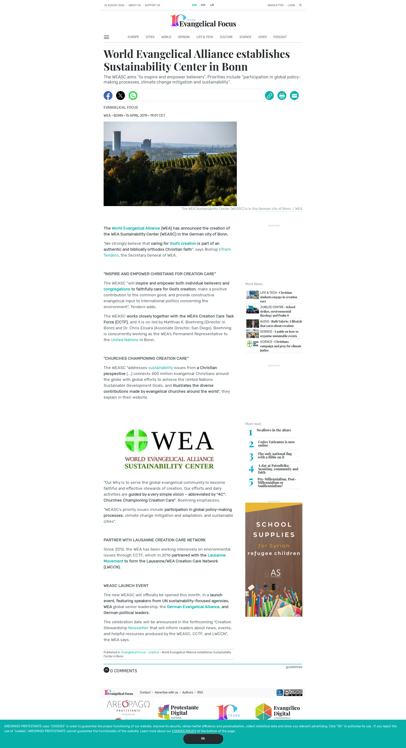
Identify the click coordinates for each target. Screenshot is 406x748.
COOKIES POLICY (184, 731)
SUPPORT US (152, 5)
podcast (280, 37)
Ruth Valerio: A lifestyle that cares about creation (281, 323)
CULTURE (226, 37)
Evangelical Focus (121, 107)
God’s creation (183, 243)
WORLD (166, 37)
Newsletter (138, 627)
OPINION (184, 37)
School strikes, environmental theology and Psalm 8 (277, 311)
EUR (194, 5)
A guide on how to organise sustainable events (279, 334)
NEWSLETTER (276, 5)
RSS (200, 692)
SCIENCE (245, 37)
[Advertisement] (277, 253)
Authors (187, 692)
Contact (145, 692)
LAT (212, 5)
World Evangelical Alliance (136, 228)
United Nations (125, 339)
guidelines (294, 667)
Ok (203, 738)
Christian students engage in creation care (278, 297)
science (153, 652)
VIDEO (262, 37)
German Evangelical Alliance (193, 606)
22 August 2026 (114, 5)
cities (150, 37)
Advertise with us (166, 692)
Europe (133, 37)
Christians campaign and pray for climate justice (280, 346)
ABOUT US (135, 5)
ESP (203, 5)
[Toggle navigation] (108, 37)
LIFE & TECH (204, 37)
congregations (117, 289)
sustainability (160, 367)
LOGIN (291, 5)
